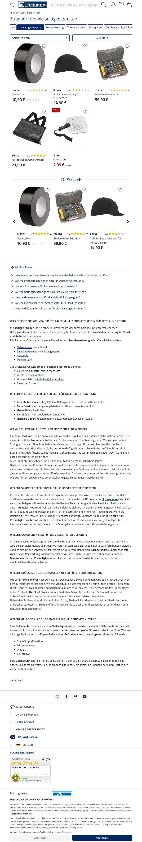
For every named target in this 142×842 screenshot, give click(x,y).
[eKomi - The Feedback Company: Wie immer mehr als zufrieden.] (30, 769)
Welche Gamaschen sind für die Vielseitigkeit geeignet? (47, 297)
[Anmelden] (113, 4)
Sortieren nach (21, 38)
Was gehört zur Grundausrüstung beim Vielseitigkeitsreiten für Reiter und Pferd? (62, 275)
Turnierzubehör (76, 27)
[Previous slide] (14, 173)
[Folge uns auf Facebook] (66, 696)
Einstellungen (40, 837)
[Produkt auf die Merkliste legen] (44, 46)
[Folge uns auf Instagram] (57, 696)
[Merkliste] (121, 4)
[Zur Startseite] (32, 4)
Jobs (24, 737)
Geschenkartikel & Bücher (121, 27)
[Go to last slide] (14, 221)
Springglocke (110, 499)
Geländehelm (24, 347)
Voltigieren (95, 27)
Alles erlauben (102, 837)
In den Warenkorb (112, 108)
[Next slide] (44, 173)
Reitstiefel (23, 355)
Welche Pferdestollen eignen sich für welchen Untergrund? (49, 281)
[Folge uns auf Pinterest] (75, 696)
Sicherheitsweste (27, 351)
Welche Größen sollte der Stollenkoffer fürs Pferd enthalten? (50, 303)
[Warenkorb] (129, 4)
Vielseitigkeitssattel (28, 371)
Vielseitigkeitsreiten (30, 12)
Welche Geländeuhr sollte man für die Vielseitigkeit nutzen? (50, 308)
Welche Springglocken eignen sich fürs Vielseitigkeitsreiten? (50, 292)
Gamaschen (37, 375)
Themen (14, 12)
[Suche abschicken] (104, 4)
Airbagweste (51, 351)
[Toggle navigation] (13, 4)
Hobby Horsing (55, 27)
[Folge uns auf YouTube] (84, 696)
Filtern (104, 38)
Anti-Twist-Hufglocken (50, 379)
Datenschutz (67, 832)
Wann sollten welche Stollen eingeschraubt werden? (46, 286)
